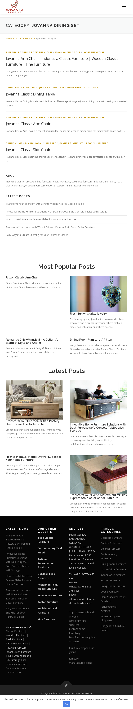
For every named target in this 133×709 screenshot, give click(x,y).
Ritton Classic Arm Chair (22, 277)
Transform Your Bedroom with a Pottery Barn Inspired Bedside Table (45, 203)
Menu (124, 6)
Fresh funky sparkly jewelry (88, 313)
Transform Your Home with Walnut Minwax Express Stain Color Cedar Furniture (50, 227)
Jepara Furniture (61, 181)
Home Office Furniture (113, 569)
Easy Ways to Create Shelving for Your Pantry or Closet (37, 234)
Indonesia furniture (16, 664)
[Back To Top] (66, 685)
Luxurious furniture (81, 181)
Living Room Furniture (113, 586)
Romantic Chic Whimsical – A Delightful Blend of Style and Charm (32, 341)
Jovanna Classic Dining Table (30, 94)
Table (94, 87)
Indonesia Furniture (104, 181)
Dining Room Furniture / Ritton (91, 339)
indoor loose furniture (113, 575)
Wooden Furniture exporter (40, 185)
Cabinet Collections (111, 543)
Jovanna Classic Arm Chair (28, 123)
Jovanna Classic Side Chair (28, 149)
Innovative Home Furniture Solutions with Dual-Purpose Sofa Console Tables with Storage (56, 211)
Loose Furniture (93, 52)
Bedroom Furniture (111, 537)
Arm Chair (12, 52)
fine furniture (44, 181)
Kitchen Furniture (110, 580)
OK (66, 704)
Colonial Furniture (111, 548)
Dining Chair (14, 143)
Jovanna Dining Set (67, 52)
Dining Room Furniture (37, 52)
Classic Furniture (15, 631)
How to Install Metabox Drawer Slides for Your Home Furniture (41, 219)
